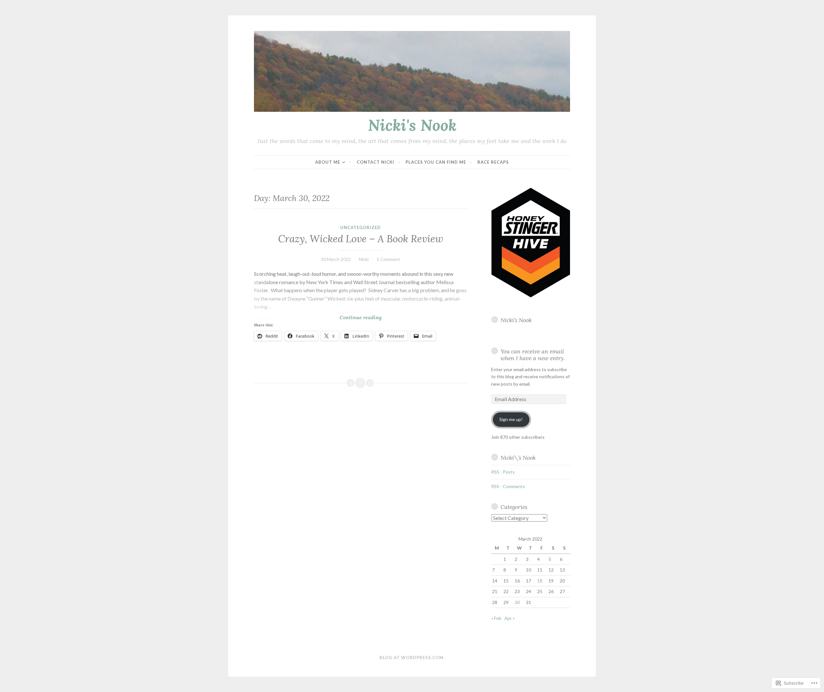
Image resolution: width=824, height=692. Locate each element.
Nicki (364, 259)
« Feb (496, 618)
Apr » (509, 618)
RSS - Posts (503, 472)
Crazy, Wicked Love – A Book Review (360, 238)
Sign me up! (511, 419)
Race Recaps (493, 162)
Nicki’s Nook (516, 320)
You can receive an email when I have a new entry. (533, 355)
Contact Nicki (375, 162)
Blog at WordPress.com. (412, 657)
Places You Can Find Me (436, 162)
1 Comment (388, 259)
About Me (327, 162)
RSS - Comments (508, 486)
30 (517, 602)
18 (539, 580)
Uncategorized (360, 227)
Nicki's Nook (412, 125)
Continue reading (317, 317)
